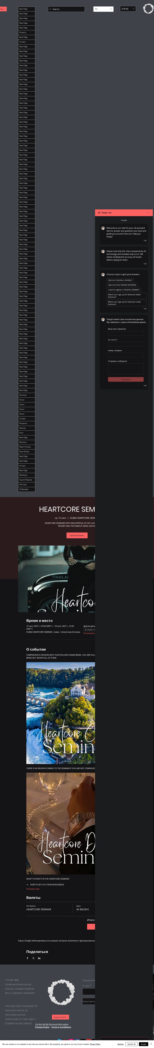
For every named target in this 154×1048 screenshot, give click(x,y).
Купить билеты (77, 535)
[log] (124, 626)
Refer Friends (25, 447)
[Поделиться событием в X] (33, 958)
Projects (22, 32)
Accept (143, 1044)
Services (22, 395)
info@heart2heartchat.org (18, 984)
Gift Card (23, 484)
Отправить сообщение (117, 361)
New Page (23, 9)
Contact (22, 42)
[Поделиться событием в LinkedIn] (39, 958)
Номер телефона (115, 350)
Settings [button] (120, 1044)
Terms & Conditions (61, 1027)
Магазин (23, 442)
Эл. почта (112, 339)
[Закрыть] (151, 1044)
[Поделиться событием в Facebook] (27, 958)
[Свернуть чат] (148, 213)
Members (23, 475)
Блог (21, 433)
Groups (22, 466)
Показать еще (32, 889)
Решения (23, 423)
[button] (128, 8)
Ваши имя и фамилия (117, 329)
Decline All (131, 1044)
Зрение (22, 428)
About (21, 400)
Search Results (25, 480)
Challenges (23, 489)
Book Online (24, 452)
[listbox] (128, 8)
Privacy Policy (42, 1027)
